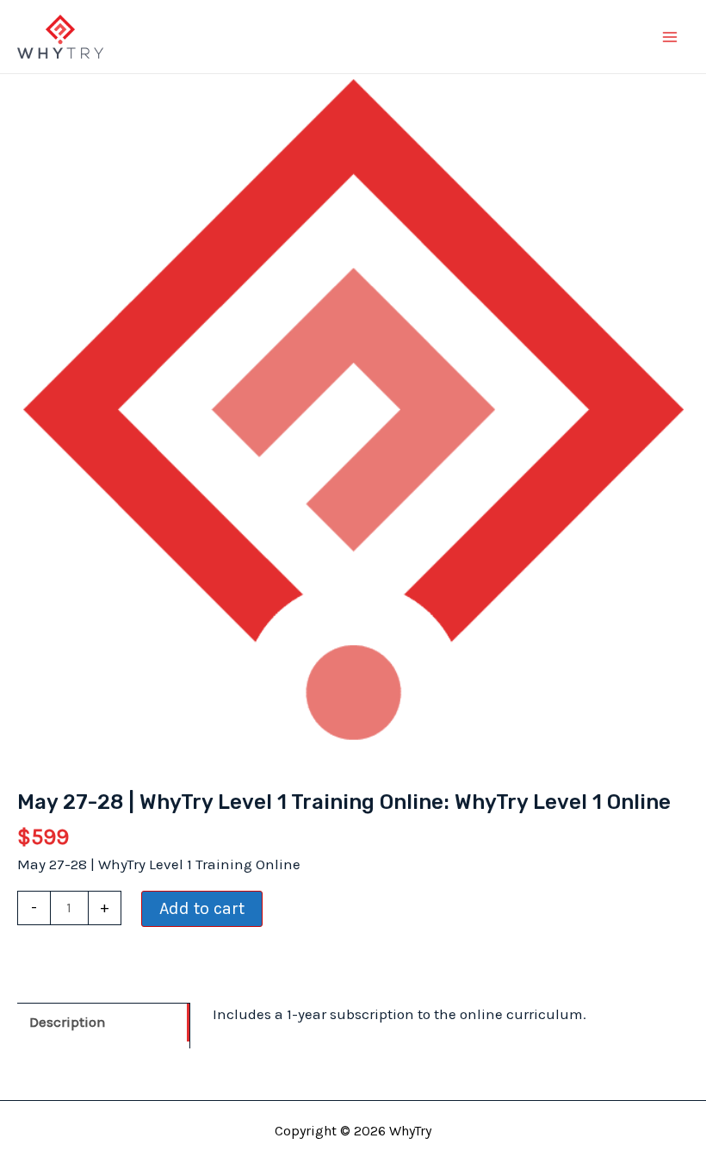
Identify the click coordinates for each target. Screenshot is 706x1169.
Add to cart (202, 908)
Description (67, 1021)
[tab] (103, 1022)
